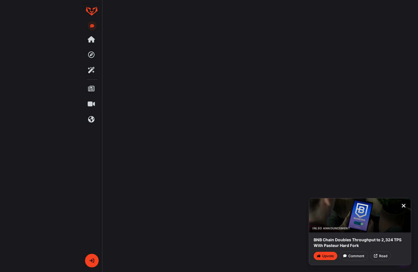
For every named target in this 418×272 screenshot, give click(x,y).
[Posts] (91, 89)
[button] (92, 260)
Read (383, 256)
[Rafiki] (91, 70)
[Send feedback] (92, 25)
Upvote (328, 256)
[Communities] (91, 119)
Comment (356, 256)
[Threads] (91, 39)
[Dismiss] (403, 206)
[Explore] (91, 55)
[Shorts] (91, 104)
